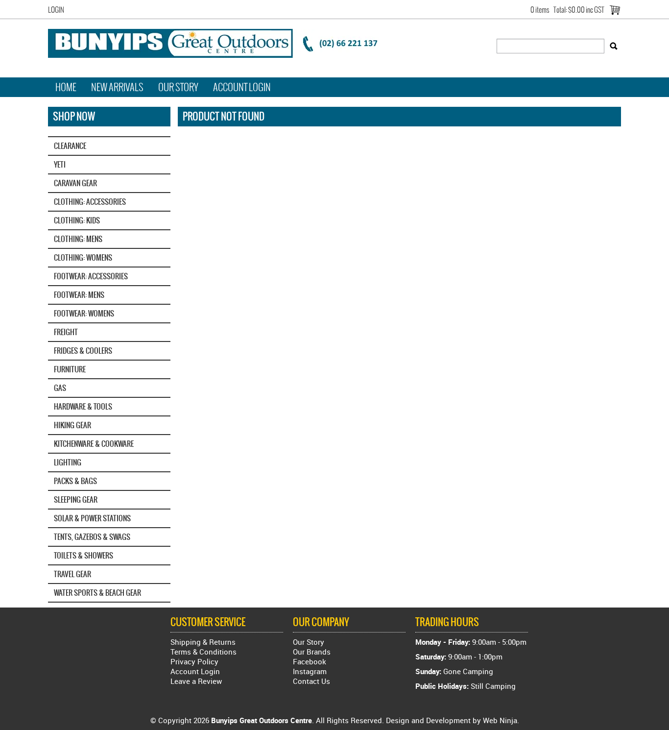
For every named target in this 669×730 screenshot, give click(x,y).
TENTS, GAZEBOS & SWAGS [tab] (92, 536)
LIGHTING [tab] (67, 462)
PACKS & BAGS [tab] (75, 481)
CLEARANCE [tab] (70, 145)
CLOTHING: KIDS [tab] (77, 220)
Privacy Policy (194, 661)
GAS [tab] (60, 387)
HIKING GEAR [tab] (72, 425)
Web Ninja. (501, 720)
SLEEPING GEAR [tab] (75, 499)
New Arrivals (117, 87)
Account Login (242, 87)
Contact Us (311, 681)
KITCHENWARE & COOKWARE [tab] (94, 443)
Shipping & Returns (203, 642)
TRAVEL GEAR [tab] (72, 574)
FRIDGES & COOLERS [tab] (83, 350)
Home (65, 87)
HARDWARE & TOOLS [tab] (83, 406)
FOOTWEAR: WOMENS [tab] (84, 313)
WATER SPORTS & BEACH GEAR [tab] (97, 592)
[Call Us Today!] (219, 42)
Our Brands (312, 652)
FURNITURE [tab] (70, 369)
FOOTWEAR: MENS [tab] (79, 294)
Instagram (310, 671)
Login (56, 10)
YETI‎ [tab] (60, 164)
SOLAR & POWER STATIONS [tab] (92, 518)
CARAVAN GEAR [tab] (75, 183)
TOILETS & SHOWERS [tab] (83, 555)
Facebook (309, 661)
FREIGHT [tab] (66, 332)
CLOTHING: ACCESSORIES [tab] (90, 201)
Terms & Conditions (203, 652)
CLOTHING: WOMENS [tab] (83, 257)
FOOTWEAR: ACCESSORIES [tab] (91, 276)
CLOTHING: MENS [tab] (78, 238)
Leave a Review (196, 681)
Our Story (178, 87)
